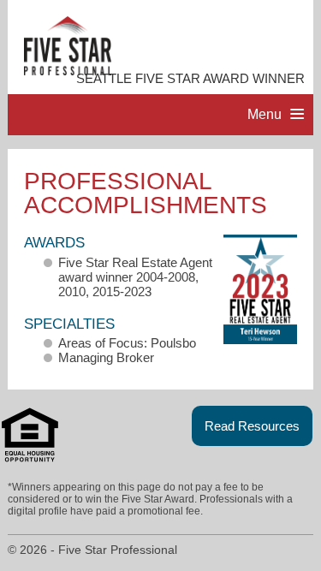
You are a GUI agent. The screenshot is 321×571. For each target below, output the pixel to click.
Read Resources (252, 426)
